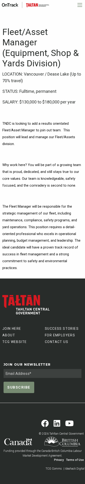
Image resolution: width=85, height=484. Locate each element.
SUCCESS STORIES (62, 328)
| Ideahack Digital (74, 468)
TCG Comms (54, 468)
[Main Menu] (79, 5)
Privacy (59, 460)
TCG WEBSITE (14, 342)
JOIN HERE (11, 328)
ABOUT (8, 335)
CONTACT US (56, 342)
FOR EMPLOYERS (60, 335)
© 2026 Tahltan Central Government (61, 433)
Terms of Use (75, 460)
